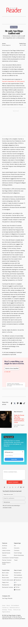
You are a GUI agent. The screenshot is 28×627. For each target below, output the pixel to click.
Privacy (10, 610)
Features (4, 543)
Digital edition (6, 612)
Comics (4, 555)
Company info (6, 596)
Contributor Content (8, 558)
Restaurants (5, 585)
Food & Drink (5, 570)
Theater (16, 558)
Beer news (5, 575)
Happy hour (5, 582)
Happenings (17, 543)
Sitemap (4, 610)
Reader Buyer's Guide (6, 563)
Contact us (5, 607)
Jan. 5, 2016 (23, 45)
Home (3, 605)
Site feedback (18, 575)
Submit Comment (13, 482)
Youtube (17, 589)
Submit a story (18, 577)
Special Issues (6, 553)
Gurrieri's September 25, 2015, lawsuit (13, 81)
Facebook (18, 580)
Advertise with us (15, 607)
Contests (16, 550)
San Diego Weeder (7, 598)
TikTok (17, 587)
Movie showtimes (19, 555)
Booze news (5, 577)
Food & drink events (8, 580)
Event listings (18, 553)
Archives (4, 545)
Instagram (18, 585)
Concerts (16, 548)
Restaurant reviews (7, 587)
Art (15, 545)
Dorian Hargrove (6, 45)
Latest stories (6, 550)
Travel (15, 560)
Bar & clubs (5, 573)
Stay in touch (18, 570)
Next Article (17, 411)
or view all (7, 372)
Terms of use (16, 610)
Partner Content (6, 560)
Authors (4, 548)
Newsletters (17, 573)
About (8, 605)
